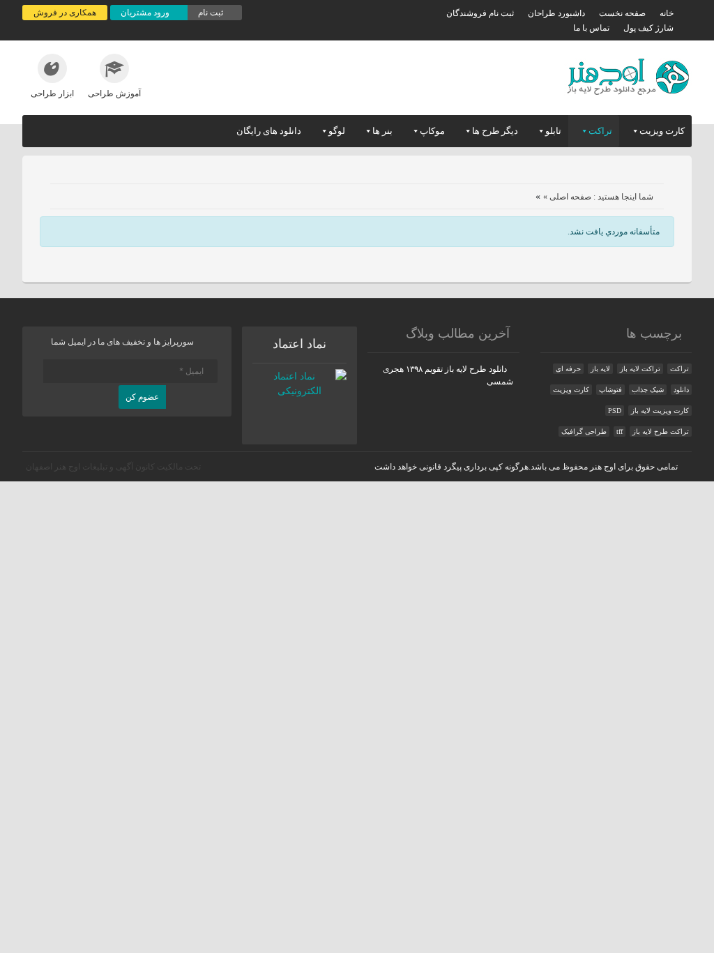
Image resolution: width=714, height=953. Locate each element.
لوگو (336, 131)
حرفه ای (568, 369)
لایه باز (600, 369)
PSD (614, 410)
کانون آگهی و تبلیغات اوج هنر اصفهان (90, 467)
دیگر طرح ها (495, 131)
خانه (667, 13)
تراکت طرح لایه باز (660, 431)
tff (619, 431)
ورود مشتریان (146, 12)
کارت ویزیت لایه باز (660, 410)
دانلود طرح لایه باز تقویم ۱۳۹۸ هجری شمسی (448, 375)
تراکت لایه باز (640, 369)
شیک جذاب (648, 389)
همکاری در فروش (64, 12)
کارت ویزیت (662, 131)
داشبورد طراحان (556, 13)
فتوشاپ (610, 389)
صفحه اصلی (570, 197)
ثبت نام (211, 12)
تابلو (553, 131)
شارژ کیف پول (648, 28)
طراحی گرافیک (584, 431)
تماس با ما (591, 28)
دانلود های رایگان (268, 131)
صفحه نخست (622, 13)
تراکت (600, 131)
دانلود (681, 389)
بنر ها (382, 131)
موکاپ (432, 131)
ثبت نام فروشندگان (480, 13)
